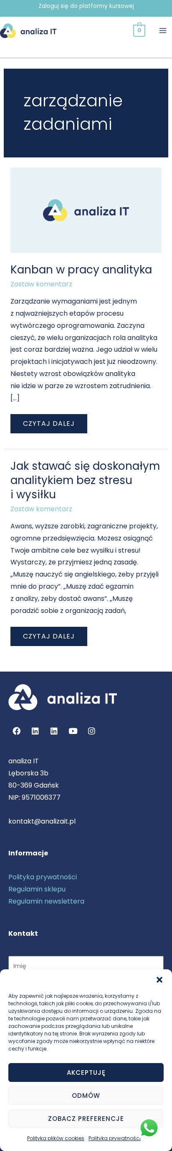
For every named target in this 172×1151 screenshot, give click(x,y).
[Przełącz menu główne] (163, 30)
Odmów (86, 1095)
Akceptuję (86, 1072)
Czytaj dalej (49, 421)
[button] (159, 980)
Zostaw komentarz (41, 284)
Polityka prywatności (115, 1138)
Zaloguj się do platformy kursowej (86, 6)
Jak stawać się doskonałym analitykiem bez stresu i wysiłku (85, 480)
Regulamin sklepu (37, 889)
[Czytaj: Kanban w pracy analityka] (86, 209)
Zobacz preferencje (86, 1118)
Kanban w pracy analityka (81, 269)
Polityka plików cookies (55, 1138)
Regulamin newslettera (46, 901)
